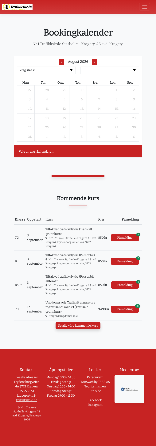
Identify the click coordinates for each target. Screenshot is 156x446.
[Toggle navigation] (144, 7)
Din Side (95, 391)
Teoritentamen (95, 386)
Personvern (95, 377)
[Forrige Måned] (61, 62)
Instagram (95, 405)
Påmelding (128, 236)
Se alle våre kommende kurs (78, 325)
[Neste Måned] (94, 62)
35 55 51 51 (26, 391)
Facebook (95, 400)
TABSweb (87, 382)
